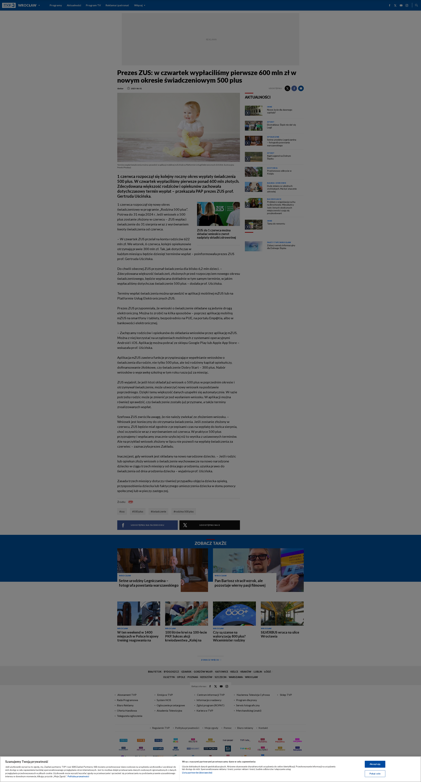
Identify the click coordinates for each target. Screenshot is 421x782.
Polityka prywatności (78, 776)
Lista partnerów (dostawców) (197, 772)
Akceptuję (375, 764)
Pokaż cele (375, 773)
